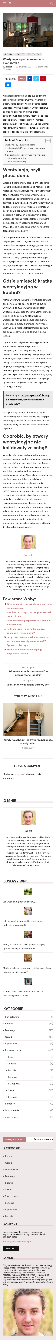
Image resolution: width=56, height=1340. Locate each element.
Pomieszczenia (29, 1050)
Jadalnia (30, 1063)
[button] (5, 727)
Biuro (30, 1057)
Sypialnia (30, 1097)
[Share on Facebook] (29, 78)
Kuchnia (30, 1070)
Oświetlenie (29, 1043)
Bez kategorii (29, 1016)
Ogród (29, 1037)
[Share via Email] (8, 84)
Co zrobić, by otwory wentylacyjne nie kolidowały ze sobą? (26, 157)
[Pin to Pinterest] (43, 78)
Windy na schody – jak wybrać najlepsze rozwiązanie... (28, 741)
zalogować (19, 774)
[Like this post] (23, 78)
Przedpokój (30, 1083)
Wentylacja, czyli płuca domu (20, 144)
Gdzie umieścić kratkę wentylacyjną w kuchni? (26, 150)
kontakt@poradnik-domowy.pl (17, 1241)
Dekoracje (29, 1030)
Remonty (29, 1103)
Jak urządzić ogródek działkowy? (19, 901)
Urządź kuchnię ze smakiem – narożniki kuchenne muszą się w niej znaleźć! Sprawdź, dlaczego (28, 641)
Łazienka (30, 1077)
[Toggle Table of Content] (46, 140)
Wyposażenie (29, 1110)
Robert (9, 67)
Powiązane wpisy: (19, 161)
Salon (30, 1090)
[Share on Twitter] (36, 78)
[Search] (51, 3)
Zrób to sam (29, 1117)
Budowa (29, 1023)
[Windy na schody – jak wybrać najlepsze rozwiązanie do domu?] (28, 719)
